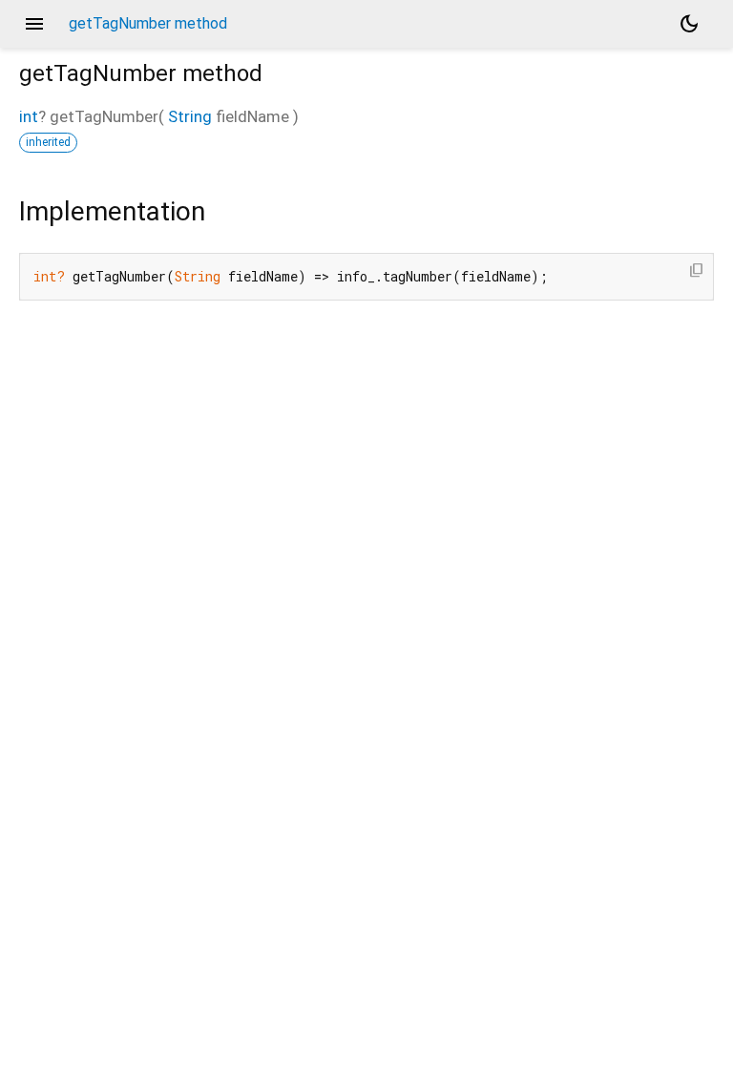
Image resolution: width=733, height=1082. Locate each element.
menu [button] (34, 23)
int (28, 116)
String (190, 116)
